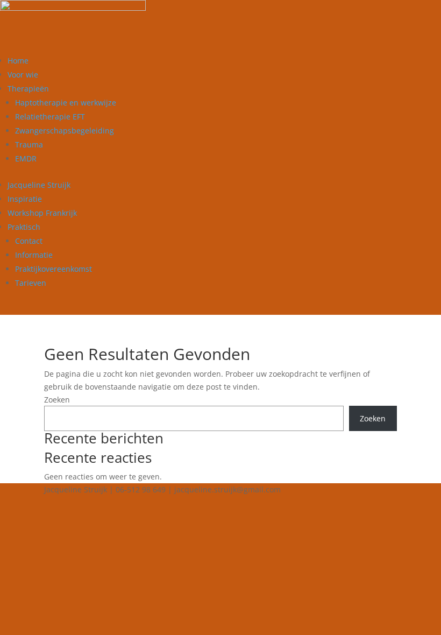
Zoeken (57, 399)
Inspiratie (25, 199)
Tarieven (30, 283)
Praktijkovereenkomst (53, 269)
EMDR (26, 158)
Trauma (29, 144)
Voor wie (23, 74)
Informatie (34, 255)
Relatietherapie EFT (50, 116)
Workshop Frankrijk (42, 213)
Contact (28, 241)
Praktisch (24, 227)
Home (18, 60)
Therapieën (28, 88)
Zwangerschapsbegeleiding (64, 130)
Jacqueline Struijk (39, 185)
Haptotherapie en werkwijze (65, 102)
